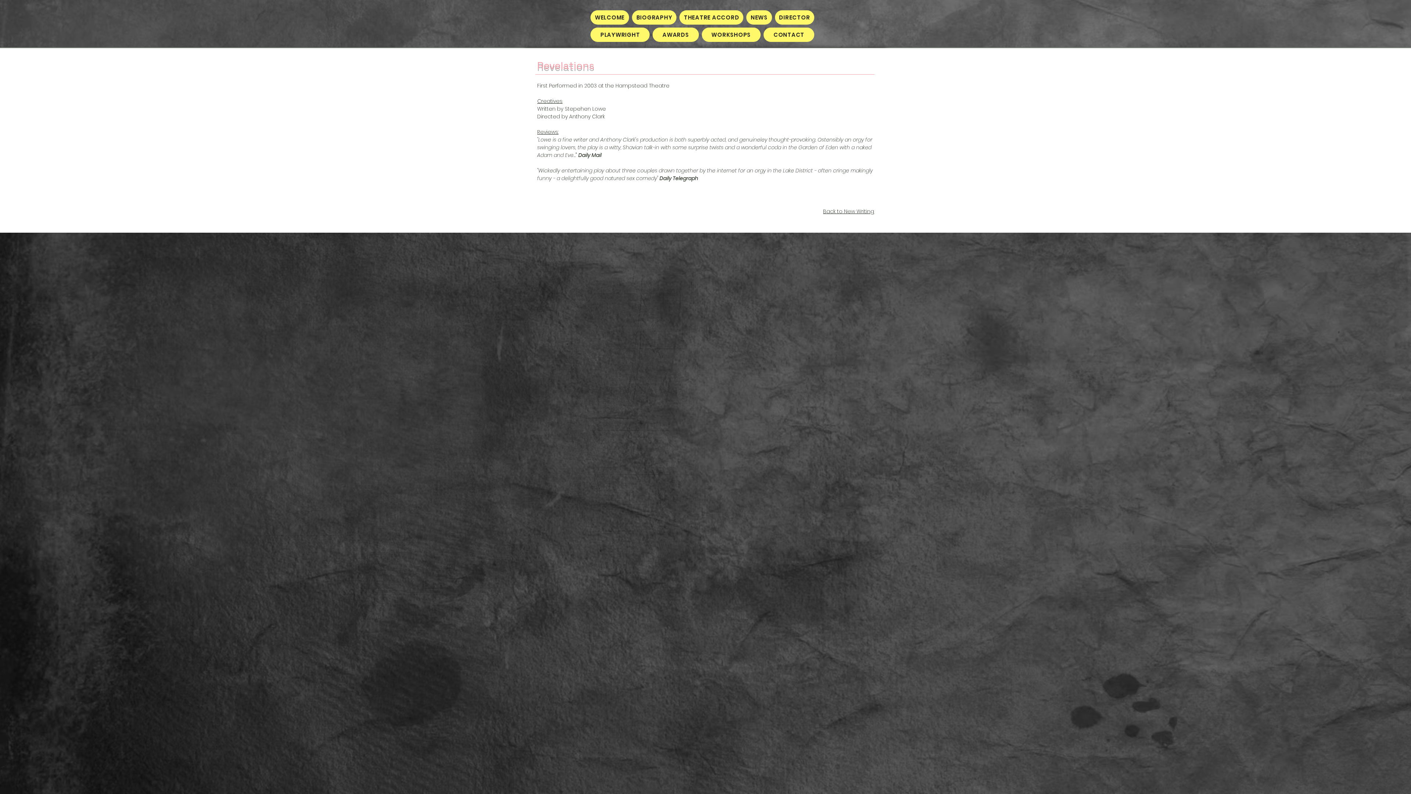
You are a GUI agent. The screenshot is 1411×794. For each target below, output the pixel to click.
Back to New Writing (848, 211)
